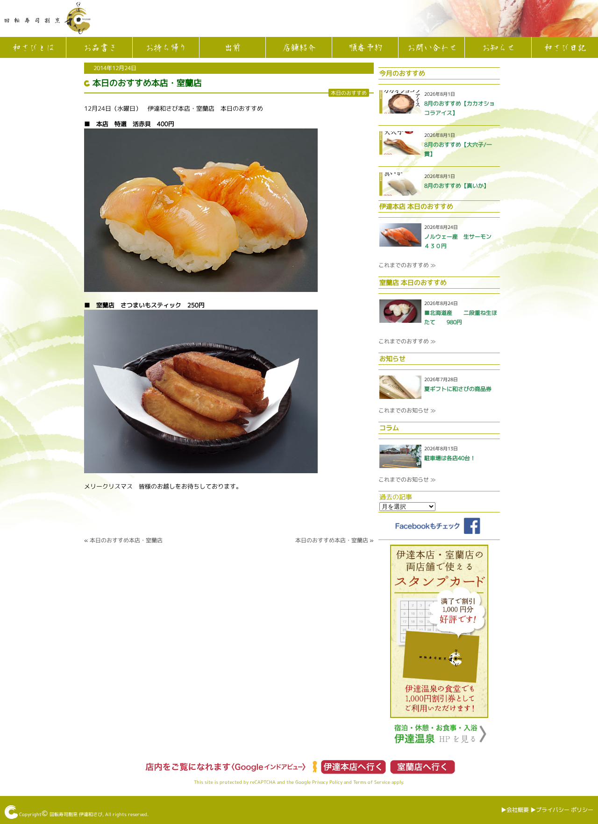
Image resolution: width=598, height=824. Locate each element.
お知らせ (498, 48)
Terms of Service (371, 782)
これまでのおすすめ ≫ (406, 265)
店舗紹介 (298, 48)
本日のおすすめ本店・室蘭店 (147, 83)
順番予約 (365, 48)
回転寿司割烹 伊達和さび (76, 814)
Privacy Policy (327, 782)
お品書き (99, 48)
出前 (232, 48)
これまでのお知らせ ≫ (406, 410)
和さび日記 (565, 48)
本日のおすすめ (349, 92)
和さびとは (33, 48)
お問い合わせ (431, 48)
